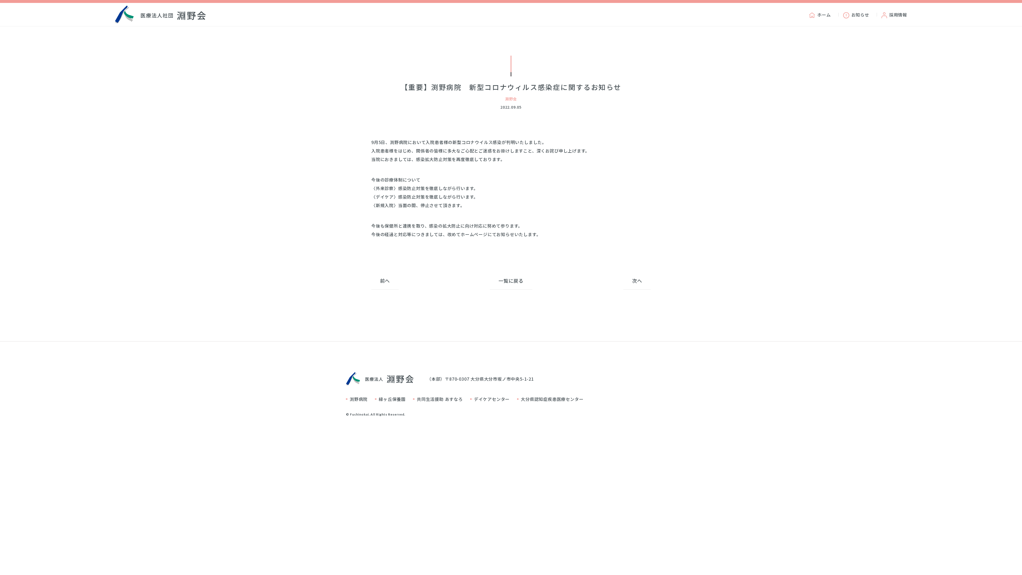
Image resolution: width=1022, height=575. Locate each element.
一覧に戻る (511, 280)
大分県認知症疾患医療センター (552, 399)
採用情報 (898, 14)
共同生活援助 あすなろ (440, 399)
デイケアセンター (492, 399)
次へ (637, 280)
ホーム (824, 14)
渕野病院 (359, 399)
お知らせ (860, 14)
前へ (385, 280)
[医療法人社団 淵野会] (160, 14)
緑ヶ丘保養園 (392, 399)
